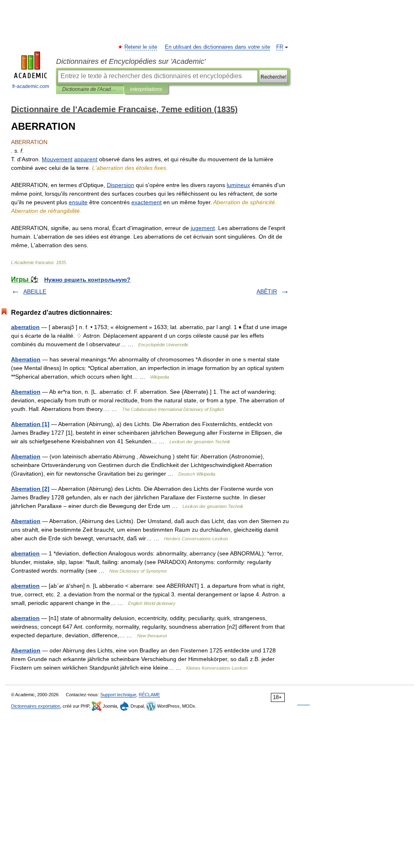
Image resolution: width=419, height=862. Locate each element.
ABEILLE (34, 291)
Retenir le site (141, 47)
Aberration (26, 359)
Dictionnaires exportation (35, 706)
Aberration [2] (30, 488)
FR (279, 47)
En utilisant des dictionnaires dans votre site (217, 47)
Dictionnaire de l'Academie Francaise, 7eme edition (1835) (89, 89)
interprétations (146, 89)
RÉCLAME (149, 694)
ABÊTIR (267, 291)
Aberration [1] (30, 424)
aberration (25, 327)
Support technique (118, 694)
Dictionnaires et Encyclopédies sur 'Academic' (130, 61)
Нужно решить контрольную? (87, 279)
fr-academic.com (30, 86)
